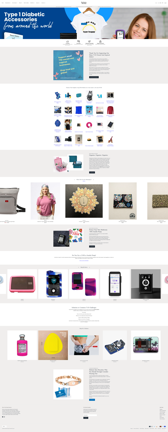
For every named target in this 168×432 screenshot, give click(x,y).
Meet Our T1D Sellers (94, 77)
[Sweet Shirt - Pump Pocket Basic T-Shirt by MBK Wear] (45, 201)
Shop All (20, 2)
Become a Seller (162, 413)
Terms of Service (164, 428)
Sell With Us (32, 2)
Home (3, 2)
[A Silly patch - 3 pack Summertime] (84, 201)
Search (161, 416)
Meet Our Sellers (26, 2)
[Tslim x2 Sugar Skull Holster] (122, 201)
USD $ (4, 426)
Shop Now (92, 399)
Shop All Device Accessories (84, 260)
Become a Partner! (162, 414)
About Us (37, 2)
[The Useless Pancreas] (84, 3)
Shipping (161, 409)
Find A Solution (14, 2)
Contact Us (43, 2)
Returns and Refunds (163, 410)
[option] (84, 23)
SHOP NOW (92, 172)
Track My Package (142, 428)
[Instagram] (4, 416)
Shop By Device (7, 2)
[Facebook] (2, 416)
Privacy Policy (162, 417)
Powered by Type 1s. (12, 428)
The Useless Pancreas (6, 428)
